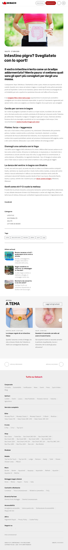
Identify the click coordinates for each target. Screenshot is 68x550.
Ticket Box (17, 436)
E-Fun (12, 428)
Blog (6, 390)
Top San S (20, 428)
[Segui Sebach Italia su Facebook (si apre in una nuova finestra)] (5, 528)
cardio (7, 237)
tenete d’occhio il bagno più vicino (27, 122)
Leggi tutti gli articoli (53, 304)
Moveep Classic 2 (22, 416)
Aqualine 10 (8, 473)
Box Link (31, 444)
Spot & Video (56, 387)
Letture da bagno (14, 224)
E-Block (45, 416)
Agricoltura (8, 401)
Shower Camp (9, 462)
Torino (26, 482)
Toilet (51, 459)
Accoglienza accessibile (12, 508)
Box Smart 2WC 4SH (29, 436)
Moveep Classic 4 (35, 416)
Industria (53, 399)
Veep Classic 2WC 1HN (25, 419)
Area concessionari (11, 535)
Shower (58, 459)
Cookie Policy (33, 520)
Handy (45, 459)
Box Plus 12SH (21, 444)
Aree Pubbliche (30, 399)
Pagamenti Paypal (10, 520)
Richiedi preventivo (50, 3)
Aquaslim (55, 470)
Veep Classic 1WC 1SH (41, 419)
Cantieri (7, 399)
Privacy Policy (22, 520)
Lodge (31, 459)
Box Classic (8, 436)
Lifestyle (10, 215)
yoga (43, 237)
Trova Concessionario (20, 491)
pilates (32, 237)
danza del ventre (16, 237)
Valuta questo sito (28, 508)
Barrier (14, 470)
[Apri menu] (64, 3)
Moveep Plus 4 (9, 416)
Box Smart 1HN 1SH (23, 442)
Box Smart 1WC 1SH (38, 442)
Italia (32, 482)
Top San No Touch (10, 459)
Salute (9, 221)
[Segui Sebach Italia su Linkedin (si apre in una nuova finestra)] (18, 528)
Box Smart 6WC (21, 439)
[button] (60, 320)
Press (48, 387)
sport (38, 237)
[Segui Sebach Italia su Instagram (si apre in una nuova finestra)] (9, 528)
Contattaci (8, 491)
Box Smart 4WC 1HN (44, 436)
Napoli (19, 482)
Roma (6, 482)
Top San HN (22, 459)
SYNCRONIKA (60, 542)
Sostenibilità (12, 218)
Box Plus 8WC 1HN (53, 442)
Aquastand (21, 470)
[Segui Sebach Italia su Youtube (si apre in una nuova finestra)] (13, 528)
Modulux (53, 416)
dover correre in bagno (44, 179)
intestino (25, 237)
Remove (38, 459)
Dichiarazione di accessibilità (45, 508)
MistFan (16, 473)
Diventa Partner (40, 3)
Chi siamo (8, 387)
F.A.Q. (47, 491)
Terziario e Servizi (42, 399)
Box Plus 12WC (9, 444)
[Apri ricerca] (59, 3)
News (35, 387)
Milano (13, 482)
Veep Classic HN (10, 419)
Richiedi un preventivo (37, 491)
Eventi (42, 387)
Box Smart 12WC (34, 439)
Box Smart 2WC (9, 439)
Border (7, 470)
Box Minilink (40, 444)
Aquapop (30, 470)
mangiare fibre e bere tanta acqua (19, 98)
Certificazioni (27, 387)
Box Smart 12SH (10, 442)
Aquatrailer (39, 470)
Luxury (20, 399)
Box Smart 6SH (46, 439)
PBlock (18, 462)
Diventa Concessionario (29, 499)
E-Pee (6, 428)
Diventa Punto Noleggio (12, 499)
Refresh (47, 470)
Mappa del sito (9, 511)
